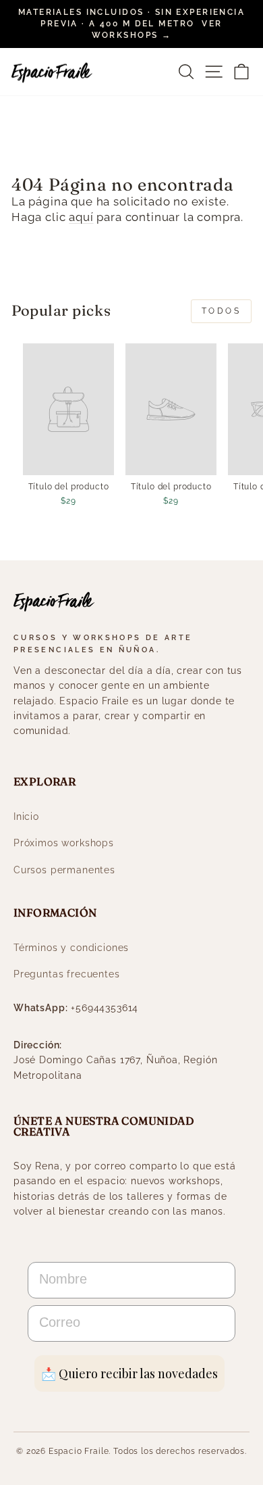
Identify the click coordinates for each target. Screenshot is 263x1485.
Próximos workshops (63, 842)
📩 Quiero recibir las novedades (129, 1373)
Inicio (26, 816)
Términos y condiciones (71, 947)
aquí (81, 217)
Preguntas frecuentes (66, 974)
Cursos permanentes (64, 870)
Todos (221, 311)
